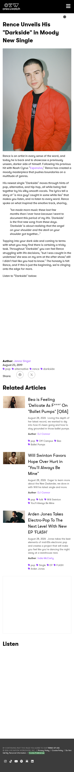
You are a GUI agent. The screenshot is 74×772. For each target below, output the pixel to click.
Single (42, 565)
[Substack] (27, 761)
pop (8, 369)
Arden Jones (38, 568)
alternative (21, 369)
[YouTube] (16, 761)
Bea (59, 441)
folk (41, 499)
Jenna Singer (22, 361)
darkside (49, 369)
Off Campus (46, 441)
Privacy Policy (43, 750)
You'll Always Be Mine (42, 503)
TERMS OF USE (53, 748)
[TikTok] (10, 761)
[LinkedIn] (32, 761)
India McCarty (46, 558)
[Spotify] (21, 761)
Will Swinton (54, 499)
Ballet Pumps (38, 444)
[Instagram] (5, 761)
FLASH (59, 565)
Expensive (36, 168)
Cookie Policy (57, 750)
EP (51, 565)
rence (35, 369)
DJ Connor (44, 434)
